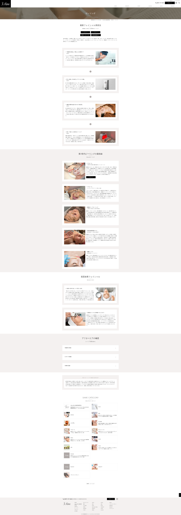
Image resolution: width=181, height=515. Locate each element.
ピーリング (92, 483)
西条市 (88, 483)
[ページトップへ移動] (117, 499)
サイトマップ (112, 508)
